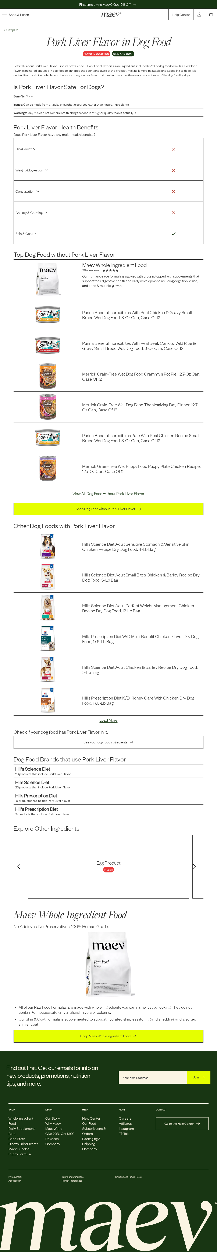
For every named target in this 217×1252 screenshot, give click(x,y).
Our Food (89, 1123)
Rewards (52, 1138)
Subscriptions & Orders (94, 1131)
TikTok (124, 1133)
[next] (195, 867)
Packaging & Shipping (91, 1141)
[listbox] (108, 866)
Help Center (181, 14)
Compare (52, 1143)
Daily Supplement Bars (21, 1131)
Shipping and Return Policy (128, 1177)
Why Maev (53, 1123)
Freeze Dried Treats (23, 1143)
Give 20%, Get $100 (59, 1133)
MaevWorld (53, 1128)
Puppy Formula (19, 1153)
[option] (108, 867)
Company (89, 1148)
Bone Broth (16, 1138)
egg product (108, 862)
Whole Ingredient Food (20, 1121)
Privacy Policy (15, 1177)
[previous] (18, 867)
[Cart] (211, 14)
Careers (125, 1118)
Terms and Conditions (72, 1177)
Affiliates (125, 1123)
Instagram (126, 1128)
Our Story (52, 1118)
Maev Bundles (18, 1148)
